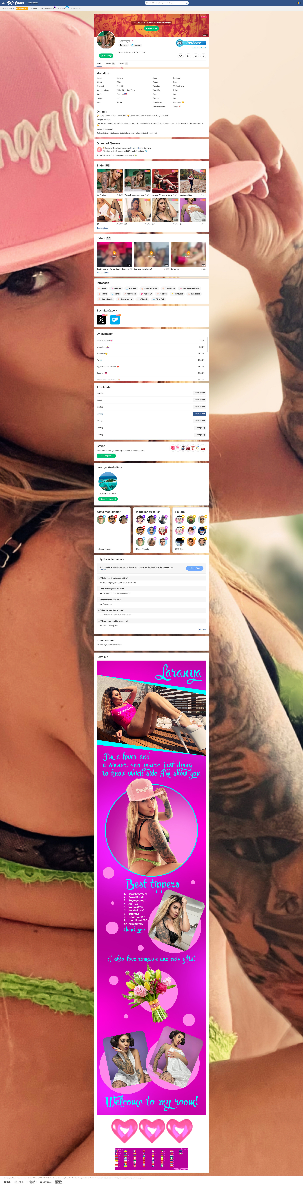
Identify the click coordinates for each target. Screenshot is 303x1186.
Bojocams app (76, 8)
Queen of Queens (136, 148)
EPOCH (34, 1178)
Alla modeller (8, 8)
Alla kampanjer (47, 8)
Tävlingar (61, 8)
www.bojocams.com (21, 1178)
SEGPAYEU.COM (44, 1178)
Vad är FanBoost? (199, 48)
